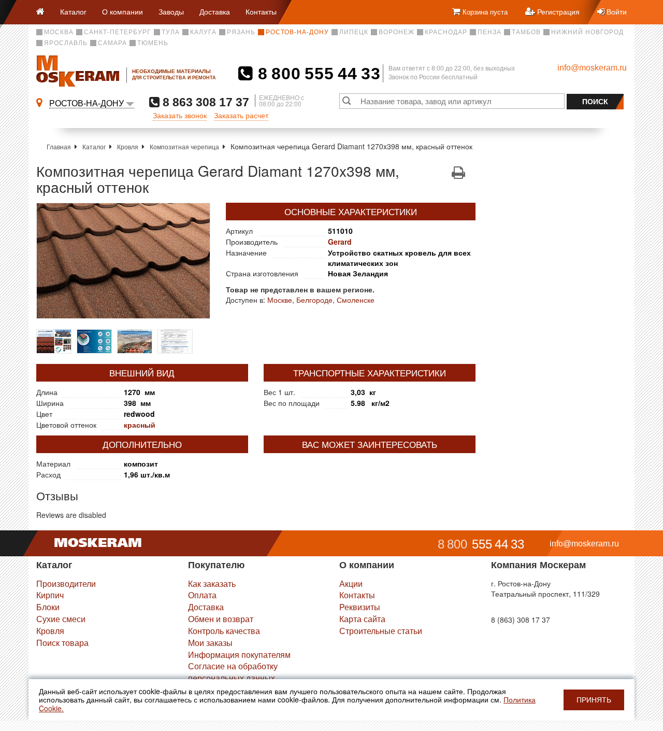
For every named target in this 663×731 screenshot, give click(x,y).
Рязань (241, 32)
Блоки (48, 607)
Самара (112, 43)
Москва (59, 32)
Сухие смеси (60, 619)
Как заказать (212, 583)
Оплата (202, 595)
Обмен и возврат (220, 619)
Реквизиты (359, 607)
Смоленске (355, 299)
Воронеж (396, 32)
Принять (593, 700)
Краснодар (446, 32)
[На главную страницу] (44, 12)
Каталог (73, 11)
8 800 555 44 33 (317, 73)
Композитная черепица (184, 146)
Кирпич (50, 595)
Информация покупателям (239, 654)
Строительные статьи (380, 631)
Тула (171, 32)
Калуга (203, 32)
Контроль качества (224, 631)
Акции (351, 583)
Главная (59, 146)
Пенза (489, 32)
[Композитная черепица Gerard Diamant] (123, 261)
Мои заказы (210, 643)
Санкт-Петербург (117, 32)
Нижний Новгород (587, 32)
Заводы (171, 11)
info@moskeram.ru (592, 67)
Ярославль (66, 43)
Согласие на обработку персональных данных (233, 672)
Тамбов (526, 32)
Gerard (340, 241)
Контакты (261, 11)
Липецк (353, 32)
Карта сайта (362, 619)
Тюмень (152, 43)
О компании (122, 11)
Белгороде (314, 299)
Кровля (127, 146)
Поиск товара (62, 643)
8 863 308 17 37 (204, 102)
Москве (279, 299)
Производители (66, 583)
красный (139, 424)
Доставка (214, 11)
